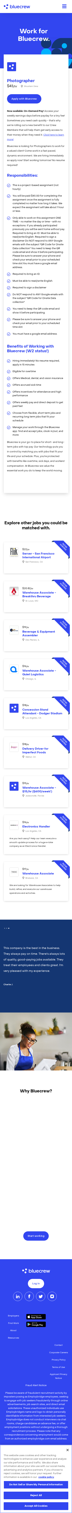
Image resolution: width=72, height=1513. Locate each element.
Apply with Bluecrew (24, 99)
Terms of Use (58, 1367)
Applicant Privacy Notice (58, 1376)
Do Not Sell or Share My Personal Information (36, 1484)
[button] (4, 928)
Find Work (13, 1323)
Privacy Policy (59, 1360)
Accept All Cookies (36, 1506)
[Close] (68, 1450)
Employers (13, 1316)
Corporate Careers (58, 1353)
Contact (58, 1345)
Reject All (36, 1495)
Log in (36, 1284)
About (13, 1331)
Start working (36, 1236)
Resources (13, 1338)
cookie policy (46, 1477)
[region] (36, 1479)
